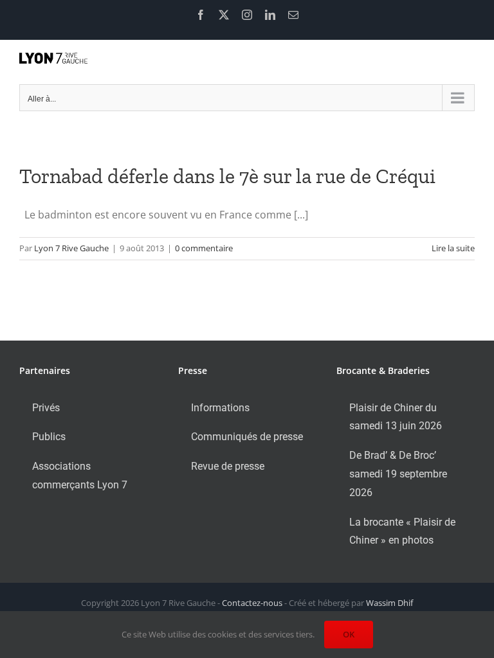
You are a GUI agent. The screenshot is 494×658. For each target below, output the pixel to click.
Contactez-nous (252, 603)
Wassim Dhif (389, 603)
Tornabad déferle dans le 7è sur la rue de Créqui (227, 176)
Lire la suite (453, 248)
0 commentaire (204, 248)
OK (348, 634)
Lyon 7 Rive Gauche (71, 248)
